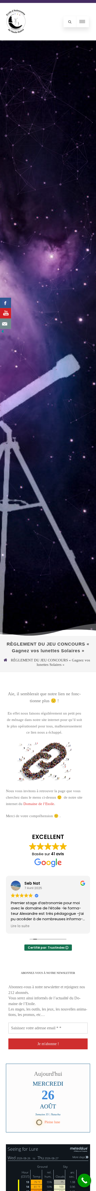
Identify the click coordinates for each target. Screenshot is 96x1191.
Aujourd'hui (48, 1074)
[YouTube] (5, 313)
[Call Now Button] (84, 1180)
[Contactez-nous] (5, 323)
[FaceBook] (5, 303)
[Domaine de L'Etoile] (16, 38)
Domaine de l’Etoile (38, 804)
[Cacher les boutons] (2, 333)
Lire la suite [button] (47, 926)
